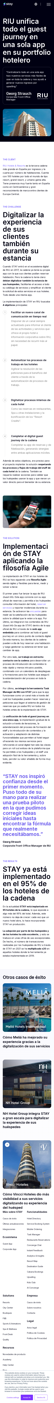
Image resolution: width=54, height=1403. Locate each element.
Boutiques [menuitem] (7, 1313)
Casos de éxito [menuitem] (10, 1218)
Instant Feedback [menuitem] (35, 1250)
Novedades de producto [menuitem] (14, 1354)
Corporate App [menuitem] (9, 1249)
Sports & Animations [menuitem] (12, 1323)
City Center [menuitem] (8, 1307)
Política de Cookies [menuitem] (36, 1333)
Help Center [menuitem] (8, 1365)
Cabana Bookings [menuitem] (35, 1272)
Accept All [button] (27, 1397)
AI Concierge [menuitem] (33, 1288)
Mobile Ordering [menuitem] (34, 1229)
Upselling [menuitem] (31, 1277)
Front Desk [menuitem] (8, 1334)
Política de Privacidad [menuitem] (37, 1338)
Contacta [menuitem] (31, 1313)
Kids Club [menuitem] (31, 1282)
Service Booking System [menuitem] (38, 1224)
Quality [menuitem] (6, 1339)
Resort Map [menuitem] (32, 1261)
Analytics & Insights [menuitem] (35, 1256)
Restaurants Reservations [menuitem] (38, 1240)
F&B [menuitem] (4, 1318)
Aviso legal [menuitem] (32, 1327)
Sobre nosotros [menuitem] (34, 1307)
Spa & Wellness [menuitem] (10, 1329)
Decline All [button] (41, 1397)
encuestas (35, 611)
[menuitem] (15, 1212)
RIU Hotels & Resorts (14, 165)
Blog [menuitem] (5, 1370)
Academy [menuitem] (7, 1359)
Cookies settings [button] (13, 1397)
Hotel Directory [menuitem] (34, 1218)
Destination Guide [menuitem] (35, 1266)
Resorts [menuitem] (6, 1302)
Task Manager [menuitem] (33, 1234)
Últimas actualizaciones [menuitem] (13, 1224)
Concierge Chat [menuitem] (34, 1245)
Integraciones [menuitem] (9, 1229)
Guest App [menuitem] (7, 1244)
